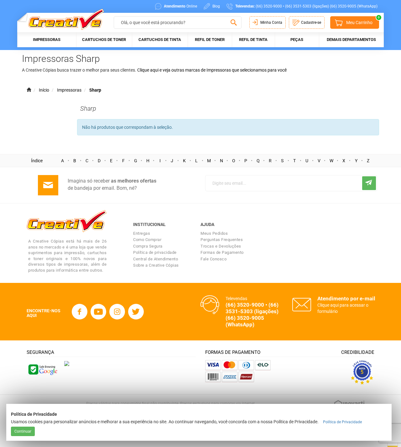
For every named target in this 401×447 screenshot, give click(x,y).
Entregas (141, 233)
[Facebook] (79, 311)
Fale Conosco (213, 259)
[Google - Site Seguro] (42, 369)
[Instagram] (117, 311)
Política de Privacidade (342, 422)
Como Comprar (147, 239)
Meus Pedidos (214, 233)
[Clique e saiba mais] (66, 363)
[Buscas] (233, 23)
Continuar (22, 431)
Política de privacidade (155, 252)
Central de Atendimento (155, 259)
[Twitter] (136, 311)
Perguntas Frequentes (221, 239)
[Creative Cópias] (63, 19)
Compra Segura (148, 246)
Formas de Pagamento (222, 252)
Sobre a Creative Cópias (156, 265)
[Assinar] (369, 183)
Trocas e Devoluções (220, 246)
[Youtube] (98, 311)
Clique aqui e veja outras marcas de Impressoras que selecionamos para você (212, 70)
